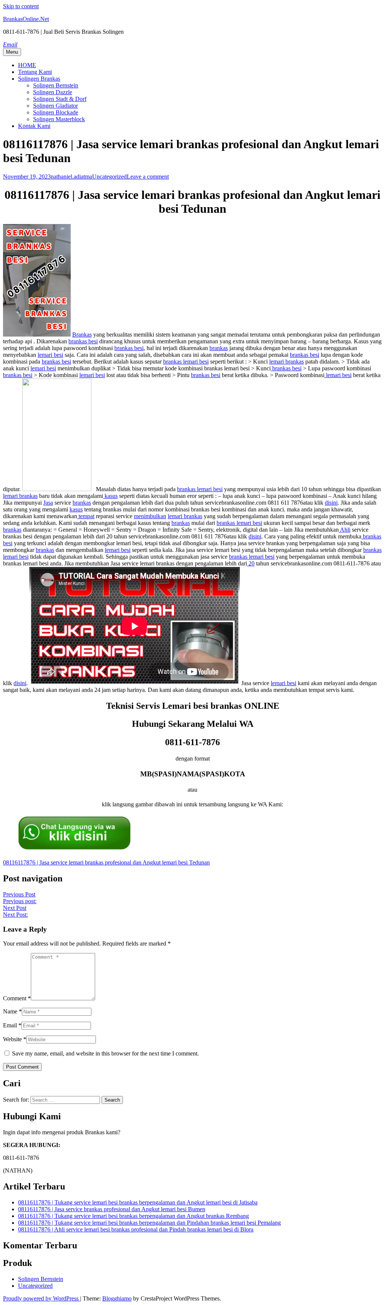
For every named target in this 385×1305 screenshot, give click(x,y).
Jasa (48, 502)
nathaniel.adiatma (71, 176)
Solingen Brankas (39, 78)
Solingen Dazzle (52, 92)
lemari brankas (286, 361)
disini (331, 502)
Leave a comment (148, 176)
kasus (110, 496)
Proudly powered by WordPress (41, 1298)
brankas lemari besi (186, 361)
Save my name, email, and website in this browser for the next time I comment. (105, 1053)
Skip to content (21, 6)
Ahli (344, 529)
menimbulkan (150, 516)
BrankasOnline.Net (26, 19)
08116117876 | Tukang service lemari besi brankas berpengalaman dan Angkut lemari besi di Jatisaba (138, 1202)
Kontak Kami (34, 126)
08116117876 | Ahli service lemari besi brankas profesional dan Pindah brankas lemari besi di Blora (135, 1229)
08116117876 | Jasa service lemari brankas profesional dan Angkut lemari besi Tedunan (106, 862)
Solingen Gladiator (55, 105)
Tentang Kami (35, 72)
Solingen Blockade (55, 112)
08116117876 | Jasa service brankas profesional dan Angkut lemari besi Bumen (111, 1209)
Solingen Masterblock (59, 119)
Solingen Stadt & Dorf (59, 99)
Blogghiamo (117, 1298)
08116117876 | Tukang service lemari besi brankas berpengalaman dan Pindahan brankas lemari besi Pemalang (149, 1222)
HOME (27, 65)
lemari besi (50, 355)
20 (251, 563)
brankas (218, 348)
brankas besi (83, 341)
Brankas (82, 334)
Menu (12, 52)
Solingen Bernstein (55, 85)
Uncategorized (109, 176)
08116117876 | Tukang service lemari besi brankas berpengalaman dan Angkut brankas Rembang (133, 1216)
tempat (85, 516)
